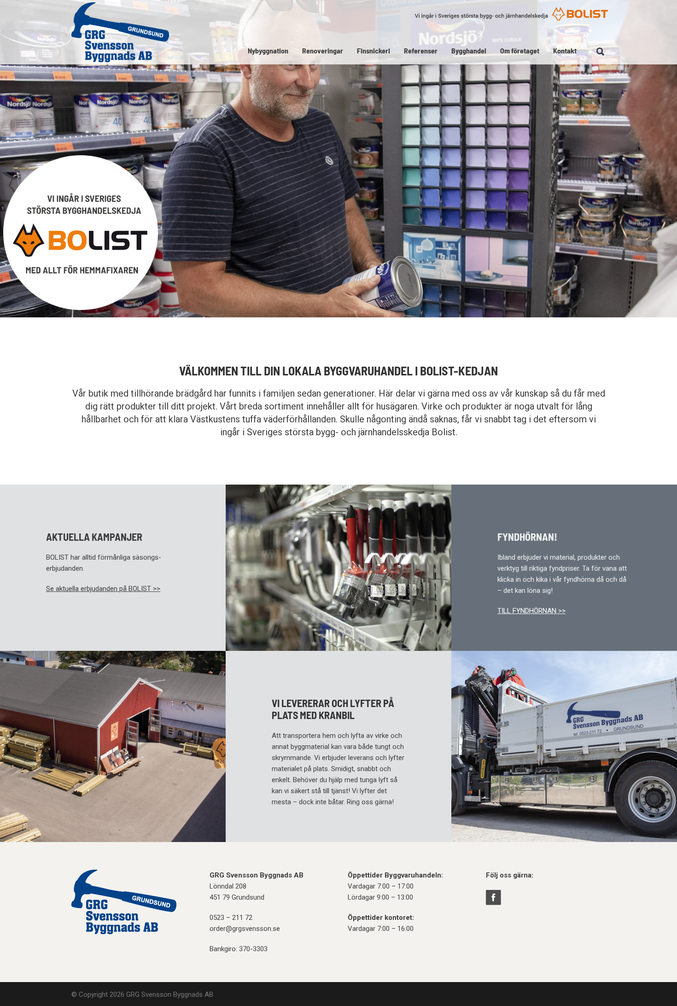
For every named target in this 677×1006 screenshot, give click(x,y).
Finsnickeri (373, 50)
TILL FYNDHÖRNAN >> (531, 611)
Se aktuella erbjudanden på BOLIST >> (103, 589)
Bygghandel (468, 50)
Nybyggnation (268, 50)
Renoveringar (322, 50)
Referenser (421, 50)
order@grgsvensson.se (245, 928)
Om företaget (519, 50)
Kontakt (565, 50)
